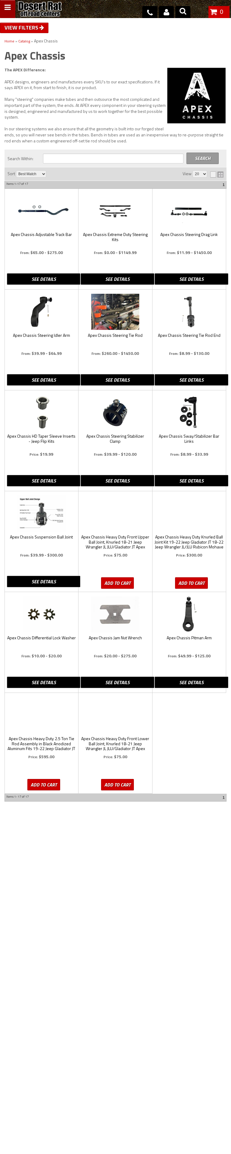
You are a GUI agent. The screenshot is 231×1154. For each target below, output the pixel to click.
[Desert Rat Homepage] (40, 10)
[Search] (182, 12)
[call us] (149, 12)
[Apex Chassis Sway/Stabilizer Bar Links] (189, 413)
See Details (44, 279)
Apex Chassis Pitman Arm (189, 638)
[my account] (166, 12)
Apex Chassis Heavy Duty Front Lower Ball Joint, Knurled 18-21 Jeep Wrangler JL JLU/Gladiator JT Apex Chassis (115, 743)
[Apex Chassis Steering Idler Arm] (41, 312)
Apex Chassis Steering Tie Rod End (189, 335)
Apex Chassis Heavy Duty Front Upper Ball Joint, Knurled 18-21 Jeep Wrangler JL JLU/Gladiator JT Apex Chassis (115, 542)
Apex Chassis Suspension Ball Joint (41, 537)
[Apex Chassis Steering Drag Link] (189, 211)
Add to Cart (117, 583)
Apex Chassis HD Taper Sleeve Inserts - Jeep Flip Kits (41, 439)
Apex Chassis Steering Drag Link (189, 234)
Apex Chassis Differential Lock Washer (41, 638)
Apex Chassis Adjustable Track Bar (41, 234)
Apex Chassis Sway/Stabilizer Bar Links (189, 439)
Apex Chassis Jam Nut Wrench (115, 638)
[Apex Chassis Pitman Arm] (189, 614)
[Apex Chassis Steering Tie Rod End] (189, 312)
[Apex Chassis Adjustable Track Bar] (41, 211)
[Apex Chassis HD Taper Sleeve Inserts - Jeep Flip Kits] (41, 413)
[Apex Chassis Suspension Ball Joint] (41, 513)
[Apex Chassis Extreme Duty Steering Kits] (115, 211)
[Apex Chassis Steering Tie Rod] (115, 312)
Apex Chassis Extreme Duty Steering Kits (115, 237)
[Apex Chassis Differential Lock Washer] (41, 614)
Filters (29, 27)
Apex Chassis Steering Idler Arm (41, 335)
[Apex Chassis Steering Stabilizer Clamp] (115, 413)
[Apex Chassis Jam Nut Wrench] (115, 614)
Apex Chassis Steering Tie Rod (115, 335)
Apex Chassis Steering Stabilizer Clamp (115, 439)
